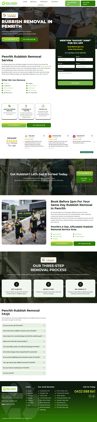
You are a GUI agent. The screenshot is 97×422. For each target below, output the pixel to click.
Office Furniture (8, 88)
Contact (41, 5)
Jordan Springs (79, 236)
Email (77, 56)
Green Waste (32, 86)
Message (60, 70)
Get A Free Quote (86, 3)
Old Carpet (7, 90)
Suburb (60, 63)
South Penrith (45, 66)
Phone (78, 63)
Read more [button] (27, 148)
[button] (94, 142)
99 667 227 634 (8, 404)
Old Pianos (31, 88)
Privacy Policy (28, 418)
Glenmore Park (57, 236)
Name (60, 56)
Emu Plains (78, 234)
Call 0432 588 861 (71, 3)
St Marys (55, 239)
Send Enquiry (75, 83)
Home (25, 1)
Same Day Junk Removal (9, 401)
